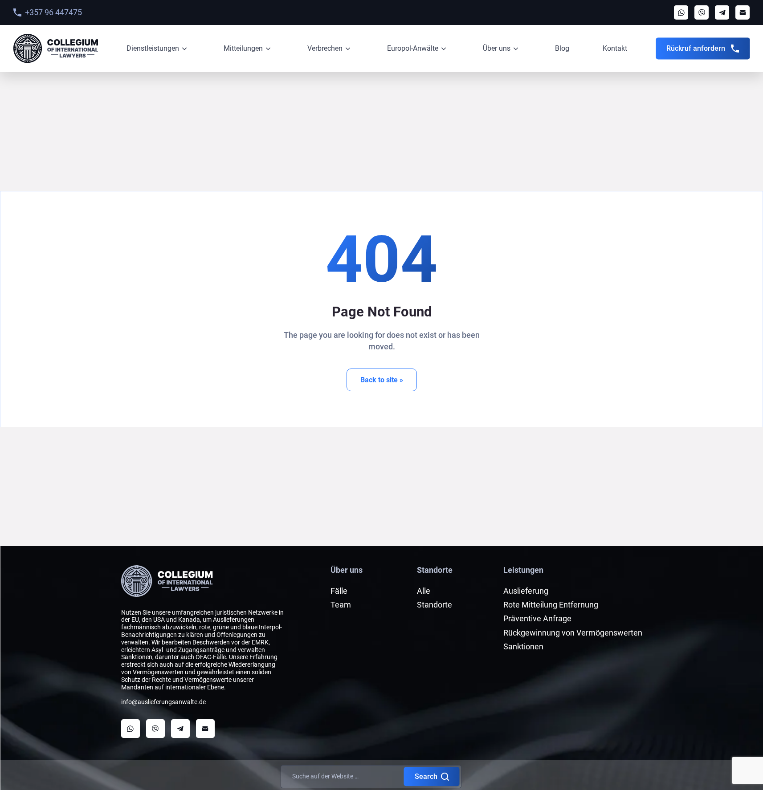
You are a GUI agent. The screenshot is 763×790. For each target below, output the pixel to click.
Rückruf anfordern (695, 48)
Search (426, 776)
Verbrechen (325, 48)
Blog (562, 48)
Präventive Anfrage (537, 618)
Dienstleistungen (152, 48)
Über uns (496, 48)
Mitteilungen (243, 48)
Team (340, 604)
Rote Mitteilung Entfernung (550, 604)
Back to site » (381, 380)
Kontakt (615, 48)
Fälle (338, 591)
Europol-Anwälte (412, 48)
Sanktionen (523, 646)
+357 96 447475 (53, 12)
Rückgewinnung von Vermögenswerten (572, 632)
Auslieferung (525, 591)
